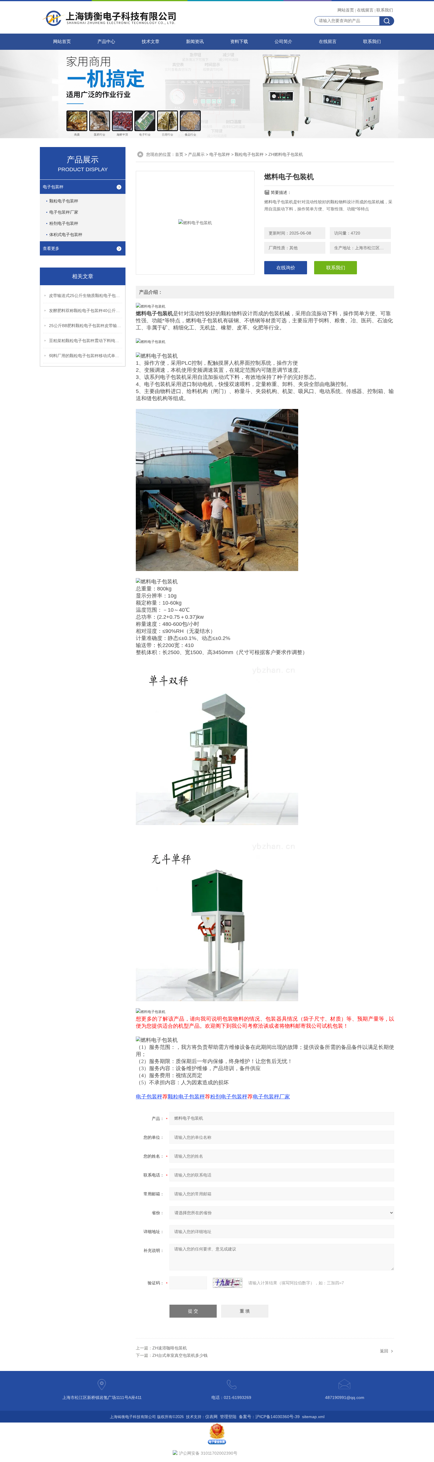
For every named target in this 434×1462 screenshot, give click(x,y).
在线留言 (365, 10)
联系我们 (384, 10)
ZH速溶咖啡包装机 (169, 1348)
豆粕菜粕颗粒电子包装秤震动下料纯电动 (86, 340)
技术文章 (150, 41)
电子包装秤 (53, 186)
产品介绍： (151, 292)
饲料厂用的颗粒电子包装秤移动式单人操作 (86, 355)
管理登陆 (228, 1416)
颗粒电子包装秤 (63, 201)
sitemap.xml (313, 1416)
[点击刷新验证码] (227, 1283)
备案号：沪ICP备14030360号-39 (269, 1416)
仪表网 (211, 1416)
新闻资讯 (195, 41)
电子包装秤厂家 (63, 212)
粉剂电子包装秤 (63, 223)
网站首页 (345, 10)
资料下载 (239, 41)
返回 (384, 1351)
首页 (179, 154)
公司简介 (283, 41)
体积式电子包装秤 (65, 234)
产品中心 (106, 41)
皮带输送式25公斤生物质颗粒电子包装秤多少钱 (86, 295)
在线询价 (285, 267)
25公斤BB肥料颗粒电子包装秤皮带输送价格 (86, 325)
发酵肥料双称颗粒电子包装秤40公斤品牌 (86, 310)
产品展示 (196, 154)
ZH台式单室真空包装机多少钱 (180, 1355)
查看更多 (51, 248)
